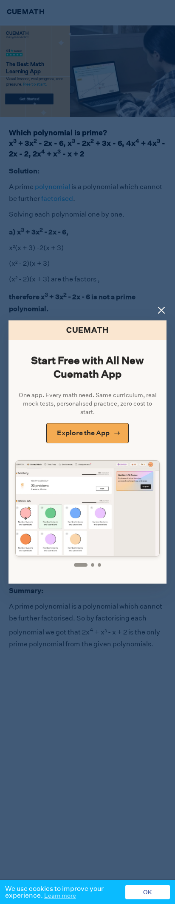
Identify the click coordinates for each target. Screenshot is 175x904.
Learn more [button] (60, 895)
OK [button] (147, 892)
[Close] (161, 310)
